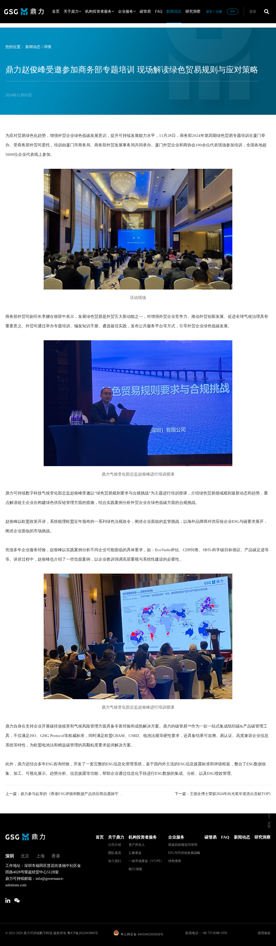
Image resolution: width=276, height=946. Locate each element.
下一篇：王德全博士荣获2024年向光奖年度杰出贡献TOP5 (223, 794)
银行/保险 (135, 869)
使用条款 (264, 933)
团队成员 (114, 853)
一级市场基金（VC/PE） (146, 861)
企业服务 (125, 11)
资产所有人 (137, 845)
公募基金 (135, 853)
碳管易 (145, 11)
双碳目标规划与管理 (182, 845)
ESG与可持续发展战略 (184, 853)
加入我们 (114, 861)
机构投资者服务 (98, 11)
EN (232, 12)
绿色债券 (174, 861)
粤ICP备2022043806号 (82, 933)
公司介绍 (114, 845)
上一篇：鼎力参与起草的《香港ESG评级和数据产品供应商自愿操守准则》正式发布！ (65, 794)
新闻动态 (173, 11)
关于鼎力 (71, 11)
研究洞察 (193, 11)
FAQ (158, 11)
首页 (56, 11)
